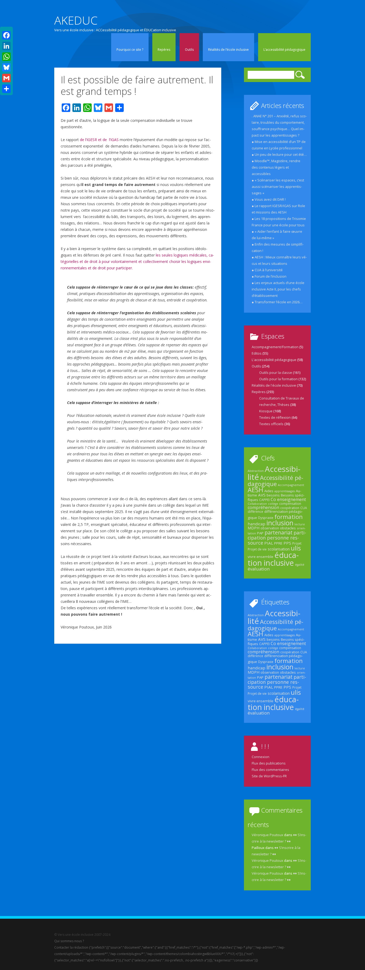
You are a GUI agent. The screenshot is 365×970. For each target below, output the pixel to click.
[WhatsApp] (6, 56)
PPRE (278, 543)
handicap (256, 523)
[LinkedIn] (6, 46)
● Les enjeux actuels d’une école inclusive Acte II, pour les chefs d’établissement (278, 289)
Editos (257, 353)
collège (273, 504)
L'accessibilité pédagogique (274, 359)
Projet (296, 543)
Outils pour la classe (275, 372)
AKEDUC (76, 20)
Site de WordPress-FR (269, 776)
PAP (260, 533)
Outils (189, 49)
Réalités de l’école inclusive (228, 49)
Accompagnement (291, 485)
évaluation (259, 569)
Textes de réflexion (275, 417)
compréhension (263, 507)
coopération (289, 508)
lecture (299, 524)
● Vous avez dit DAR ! (269, 199)
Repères (164, 49)
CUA (303, 508)
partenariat (279, 532)
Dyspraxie (265, 517)
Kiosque (266, 411)
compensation (290, 503)
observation (270, 528)
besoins (273, 495)
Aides (268, 490)
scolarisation (279, 549)
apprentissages (284, 491)
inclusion (279, 522)
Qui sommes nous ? (69, 941)
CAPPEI (264, 500)
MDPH (253, 527)
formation (288, 517)
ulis (296, 548)
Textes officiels (271, 423)
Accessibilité (274, 473)
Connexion (260, 756)
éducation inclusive (273, 559)
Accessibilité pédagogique (275, 481)
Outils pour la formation (278, 379)
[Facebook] (6, 35)
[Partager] (6, 88)
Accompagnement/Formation (275, 346)
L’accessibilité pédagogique (284, 49)
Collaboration (257, 504)
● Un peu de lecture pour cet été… (279, 154)
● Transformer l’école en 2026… (277, 302)
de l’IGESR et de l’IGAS (99, 139)
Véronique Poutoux (267, 834)
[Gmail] (6, 78)
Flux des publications (269, 763)
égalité (299, 565)
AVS (262, 495)
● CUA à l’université (267, 269)
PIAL (268, 543)
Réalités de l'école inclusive (274, 385)
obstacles (288, 528)
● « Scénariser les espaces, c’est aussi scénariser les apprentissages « (278, 186)
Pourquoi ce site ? (130, 49)
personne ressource (273, 540)
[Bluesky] (6, 67)
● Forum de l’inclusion (269, 276)
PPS (287, 543)
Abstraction (256, 471)
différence (255, 511)
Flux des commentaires (270, 769)
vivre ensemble (260, 556)
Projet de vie (257, 549)
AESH (255, 490)
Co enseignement (288, 499)
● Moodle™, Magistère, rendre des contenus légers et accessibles (276, 167)
